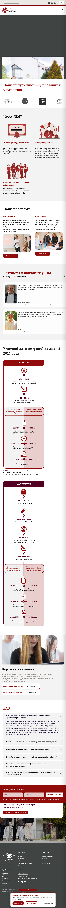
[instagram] (55, 3)
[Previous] (61, 276)
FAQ (19, 865)
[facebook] (49, 3)
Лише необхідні (31, 903)
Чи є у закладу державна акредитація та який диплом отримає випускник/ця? (28, 716)
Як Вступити (21, 861)
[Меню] (62, 10)
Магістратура (46, 863)
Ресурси (44, 858)
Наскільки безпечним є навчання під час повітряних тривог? (31, 742)
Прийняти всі (18, 903)
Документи (5, 876)
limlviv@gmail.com (23, 876)
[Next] (65, 276)
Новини (4, 883)
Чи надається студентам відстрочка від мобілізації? (27, 749)
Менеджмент (22, 856)
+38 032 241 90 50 (23, 874)
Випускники (6, 881)
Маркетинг (21, 858)
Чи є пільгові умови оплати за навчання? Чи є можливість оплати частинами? (30, 773)
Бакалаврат (45, 861)
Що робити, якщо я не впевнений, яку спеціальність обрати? (31, 757)
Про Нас (5, 874)
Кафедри (5, 878)
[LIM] (9, 10)
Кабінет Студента (47, 856)
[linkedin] (52, 3)
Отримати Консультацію (25, 863)
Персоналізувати (48, 903)
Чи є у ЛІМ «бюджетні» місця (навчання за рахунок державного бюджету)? (27, 765)
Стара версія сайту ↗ (26, 890)
